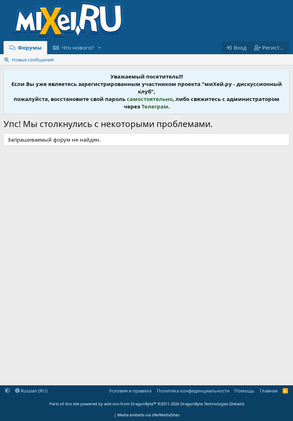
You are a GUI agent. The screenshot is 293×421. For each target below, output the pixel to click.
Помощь (244, 390)
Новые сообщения (33, 59)
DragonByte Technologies (204, 403)
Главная (269, 390)
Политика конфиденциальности (193, 390)
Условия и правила (130, 390)
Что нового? (78, 47)
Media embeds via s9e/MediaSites (148, 414)
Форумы (30, 47)
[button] (99, 47)
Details (236, 403)
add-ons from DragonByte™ (130, 403)
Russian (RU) (34, 390)
